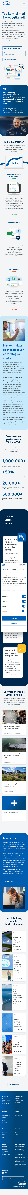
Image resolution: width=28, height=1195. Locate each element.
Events (16, 1114)
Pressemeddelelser (6, 1115)
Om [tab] (23, 569)
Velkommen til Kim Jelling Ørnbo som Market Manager (18, 1066)
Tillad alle (14, 618)
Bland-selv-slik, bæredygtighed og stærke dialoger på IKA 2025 (17, 1044)
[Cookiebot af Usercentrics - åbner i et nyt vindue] (19, 565)
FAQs (3, 1136)
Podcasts (4, 1117)
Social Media (5, 1118)
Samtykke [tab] (5, 569)
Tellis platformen (5, 1098)
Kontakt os (17, 1132)
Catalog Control (5, 1103)
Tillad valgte (14, 623)
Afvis (14, 628)
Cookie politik (5, 1151)
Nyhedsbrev (4, 1122)
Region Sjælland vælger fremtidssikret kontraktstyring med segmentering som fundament (17, 997)
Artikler (3, 1120)
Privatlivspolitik (5, 1146)
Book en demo (9, 881)
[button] (24, 3)
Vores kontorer (5, 1132)
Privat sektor (17, 1103)
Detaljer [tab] (14, 569)
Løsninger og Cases (19, 1100)
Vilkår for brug (5, 1152)
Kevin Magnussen (18, 1115)
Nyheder (4, 1114)
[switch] (24, 601)
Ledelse (3, 1137)
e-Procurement (5, 1105)
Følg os (16, 1134)
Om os (3, 1134)
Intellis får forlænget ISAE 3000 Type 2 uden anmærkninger (18, 1022)
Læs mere (16, 949)
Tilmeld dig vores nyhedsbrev (13, 1178)
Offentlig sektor (18, 1102)
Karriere (3, 1131)
